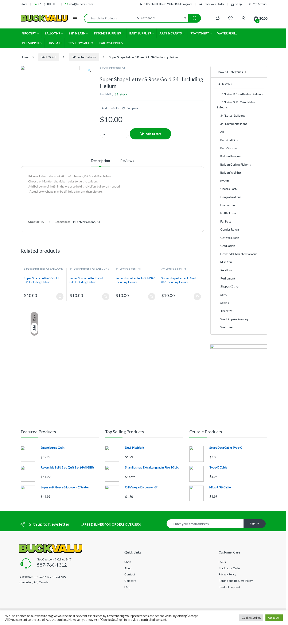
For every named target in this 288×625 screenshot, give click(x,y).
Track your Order (230, 568)
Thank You (227, 311)
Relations (226, 270)
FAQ (127, 587)
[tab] (100, 162)
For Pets (225, 221)
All (123, 67)
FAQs (222, 562)
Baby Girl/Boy (229, 140)
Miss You (226, 262)
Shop (239, 4)
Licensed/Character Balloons (238, 254)
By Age (225, 180)
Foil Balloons (228, 213)
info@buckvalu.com (81, 4)
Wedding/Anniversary (234, 319)
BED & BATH (77, 33)
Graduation (227, 245)
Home (24, 57)
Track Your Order (213, 4)
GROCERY (29, 33)
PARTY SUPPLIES (111, 43)
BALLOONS (52, 33)
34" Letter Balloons (84, 57)
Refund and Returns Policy (236, 580)
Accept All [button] (274, 617)
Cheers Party (228, 188)
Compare (132, 108)
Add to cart (153, 133)
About (128, 568)
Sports (224, 302)
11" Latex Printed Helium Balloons (242, 94)
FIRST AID (55, 43)
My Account (260, 4)
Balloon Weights (231, 172)
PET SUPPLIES (32, 43)
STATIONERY (199, 33)
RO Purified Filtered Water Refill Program (167, 4)
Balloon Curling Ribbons (235, 164)
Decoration (227, 205)
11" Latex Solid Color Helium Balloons (236, 104)
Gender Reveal (230, 229)
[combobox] (110, 18)
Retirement (227, 278)
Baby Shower (228, 148)
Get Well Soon (229, 237)
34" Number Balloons (233, 124)
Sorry (223, 294)
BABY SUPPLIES (140, 33)
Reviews (127, 161)
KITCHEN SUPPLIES (107, 33)
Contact (129, 574)
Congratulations (230, 197)
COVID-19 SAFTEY (80, 43)
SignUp (254, 523)
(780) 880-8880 (48, 4)
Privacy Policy (227, 574)
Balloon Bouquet (231, 156)
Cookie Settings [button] (251, 617)
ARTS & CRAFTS (171, 33)
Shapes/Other (229, 286)
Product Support (229, 587)
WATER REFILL (227, 33)
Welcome (226, 327)
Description (100, 161)
